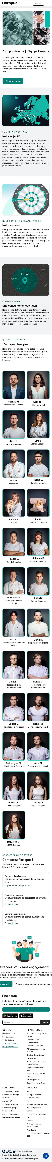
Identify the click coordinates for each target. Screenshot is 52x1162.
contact (38, 3)
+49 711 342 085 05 (10, 1043)
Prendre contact (12, 81)
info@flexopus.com (10, 1047)
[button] (47, 3)
